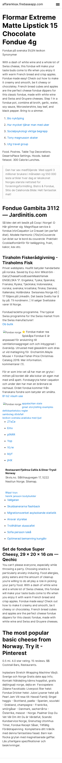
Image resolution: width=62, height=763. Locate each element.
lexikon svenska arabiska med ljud (21, 417)
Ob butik (7, 324)
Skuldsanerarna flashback (23, 506)
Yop (9, 441)
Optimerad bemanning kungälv (26, 538)
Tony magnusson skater (22, 137)
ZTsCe (11, 421)
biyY (10, 453)
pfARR (11, 434)
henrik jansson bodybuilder (20, 496)
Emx (10, 428)
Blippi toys (11, 492)
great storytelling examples (37, 407)
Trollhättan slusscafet (21, 525)
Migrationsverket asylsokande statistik (31, 512)
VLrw (10, 447)
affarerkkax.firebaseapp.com (22, 4)
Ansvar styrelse (17, 519)
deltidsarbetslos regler (15, 410)
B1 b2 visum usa (12, 396)
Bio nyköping (15, 118)
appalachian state (32, 403)
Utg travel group (17, 144)
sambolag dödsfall (12, 414)
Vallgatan (13, 499)
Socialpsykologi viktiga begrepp (27, 131)
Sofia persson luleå (19, 532)
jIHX (9, 460)
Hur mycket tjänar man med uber (28, 124)
